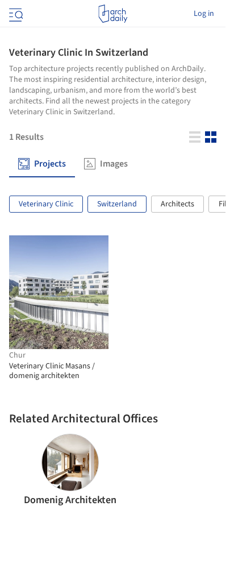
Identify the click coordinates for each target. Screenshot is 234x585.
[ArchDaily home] (112, 14)
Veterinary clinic (46, 204)
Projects (50, 164)
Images (114, 164)
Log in (204, 14)
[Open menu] (15, 14)
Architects (177, 204)
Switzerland (117, 204)
